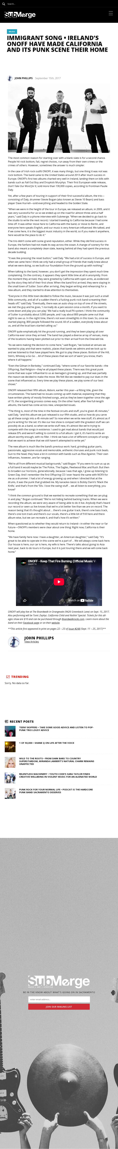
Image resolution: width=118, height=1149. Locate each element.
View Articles (31, 641)
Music (12, 31)
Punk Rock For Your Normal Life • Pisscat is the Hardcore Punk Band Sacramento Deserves (56, 791)
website (56, 622)
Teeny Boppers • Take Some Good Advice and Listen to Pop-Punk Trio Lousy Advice (56, 728)
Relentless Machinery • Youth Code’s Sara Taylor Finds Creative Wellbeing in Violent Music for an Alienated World (58, 775)
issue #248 (74, 628)
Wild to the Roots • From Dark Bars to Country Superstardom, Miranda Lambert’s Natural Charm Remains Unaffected (56, 761)
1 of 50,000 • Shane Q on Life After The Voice (46, 742)
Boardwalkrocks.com (73, 619)
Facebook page (31, 622)
